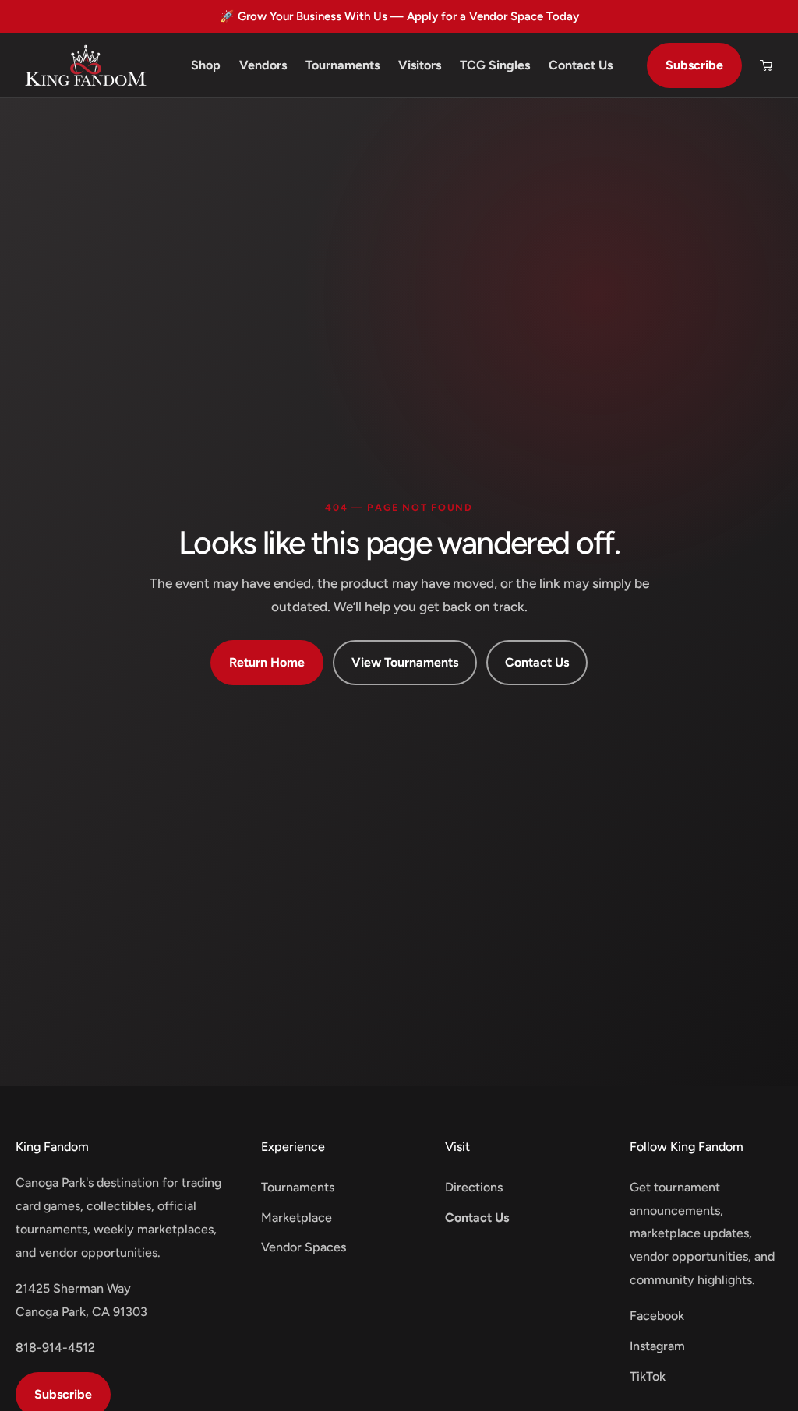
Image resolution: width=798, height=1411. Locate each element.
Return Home (267, 662)
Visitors (419, 65)
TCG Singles (495, 65)
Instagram (657, 1346)
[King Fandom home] (86, 65)
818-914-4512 (55, 1347)
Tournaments (342, 65)
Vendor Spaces (303, 1247)
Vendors (263, 65)
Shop (206, 65)
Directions (474, 1187)
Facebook (657, 1315)
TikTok (648, 1376)
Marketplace (296, 1217)
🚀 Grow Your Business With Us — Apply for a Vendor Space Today (399, 16)
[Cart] (766, 65)
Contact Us (581, 65)
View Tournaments (404, 662)
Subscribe (694, 65)
